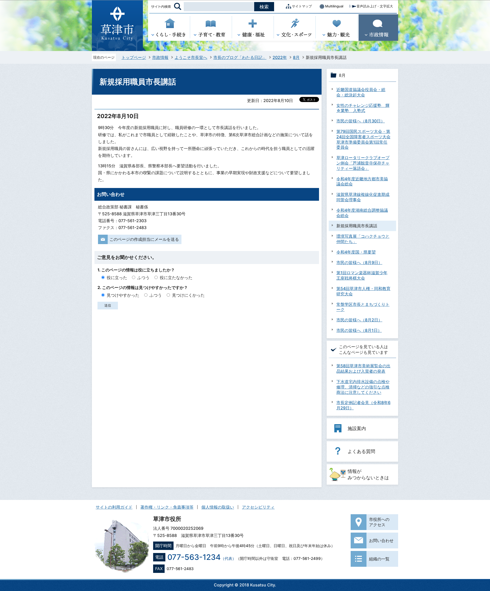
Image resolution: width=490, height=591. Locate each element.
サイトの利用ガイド (114, 507)
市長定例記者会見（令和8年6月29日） (363, 405)
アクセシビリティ (258, 507)
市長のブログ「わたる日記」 (239, 57)
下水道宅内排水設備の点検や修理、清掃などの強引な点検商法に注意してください (362, 387)
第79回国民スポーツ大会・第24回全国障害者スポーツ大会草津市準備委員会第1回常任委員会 (363, 139)
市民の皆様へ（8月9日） (359, 262)
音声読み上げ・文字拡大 (375, 6)
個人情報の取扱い (217, 507)
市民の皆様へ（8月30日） (360, 120)
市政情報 (160, 57)
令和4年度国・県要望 (356, 252)
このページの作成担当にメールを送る (144, 239)
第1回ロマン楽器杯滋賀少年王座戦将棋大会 (361, 275)
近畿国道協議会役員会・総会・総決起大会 (360, 92)
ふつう (143, 277)
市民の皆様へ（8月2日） (359, 319)
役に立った (117, 277)
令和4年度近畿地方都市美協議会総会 (362, 181)
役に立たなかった (176, 277)
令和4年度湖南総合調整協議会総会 (362, 213)
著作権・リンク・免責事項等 (166, 507)
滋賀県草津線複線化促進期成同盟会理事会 (362, 197)
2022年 (280, 57)
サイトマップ (302, 6)
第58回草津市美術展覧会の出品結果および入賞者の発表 (363, 368)
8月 (296, 57)
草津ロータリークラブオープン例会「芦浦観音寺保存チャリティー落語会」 (362, 163)
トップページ (133, 57)
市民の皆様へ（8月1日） (359, 330)
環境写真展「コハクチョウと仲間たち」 (362, 239)
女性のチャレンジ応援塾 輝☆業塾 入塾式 (362, 108)
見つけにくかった (188, 295)
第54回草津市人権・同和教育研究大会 (363, 291)
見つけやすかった (123, 295)
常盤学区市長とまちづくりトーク (362, 307)
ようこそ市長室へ (191, 57)
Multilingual (334, 6)
